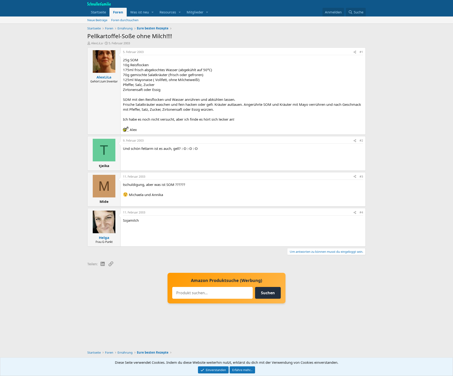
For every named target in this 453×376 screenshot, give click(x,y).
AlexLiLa (97, 43)
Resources (167, 12)
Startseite (98, 12)
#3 (361, 177)
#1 (361, 52)
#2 (361, 141)
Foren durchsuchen (124, 20)
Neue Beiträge (97, 20)
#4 (361, 212)
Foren (118, 12)
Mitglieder (195, 12)
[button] (152, 12)
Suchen (268, 292)
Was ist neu (139, 12)
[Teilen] (355, 52)
